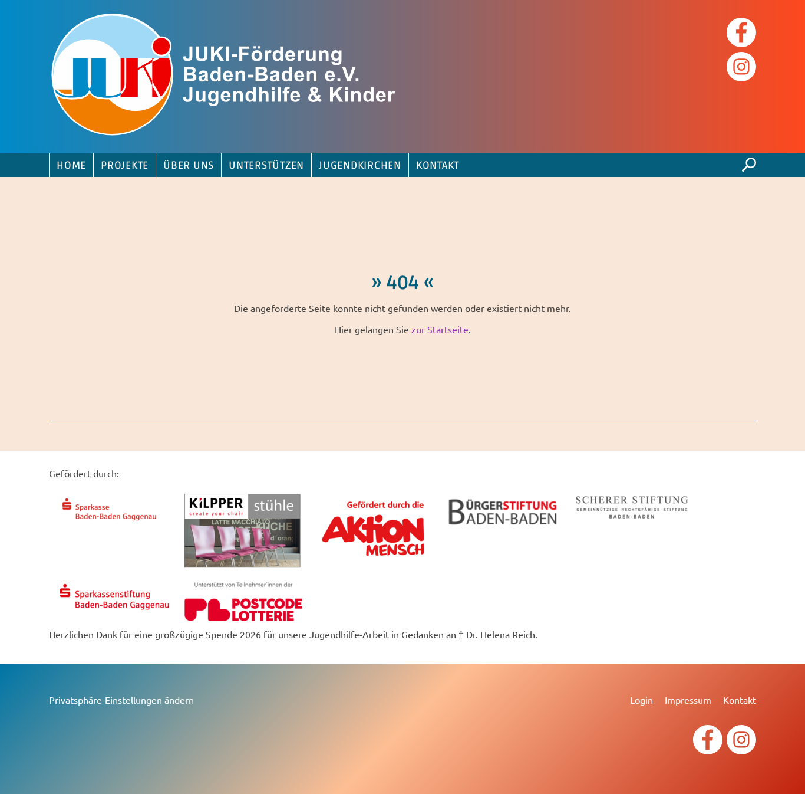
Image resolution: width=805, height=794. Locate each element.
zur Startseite (440, 329)
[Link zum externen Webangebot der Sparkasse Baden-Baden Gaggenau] (114, 522)
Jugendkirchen (360, 165)
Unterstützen (266, 165)
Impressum (688, 700)
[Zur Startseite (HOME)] (225, 77)
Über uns (188, 165)
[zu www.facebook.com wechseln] (741, 34)
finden (749, 162)
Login (641, 700)
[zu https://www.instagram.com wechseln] (741, 68)
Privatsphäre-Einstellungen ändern (121, 700)
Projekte (125, 165)
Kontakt (437, 165)
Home (71, 165)
